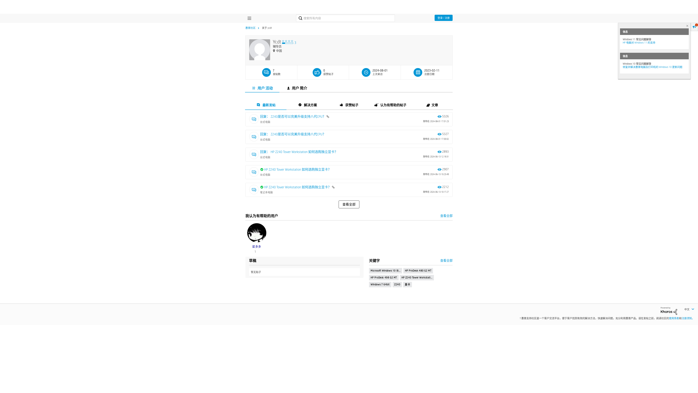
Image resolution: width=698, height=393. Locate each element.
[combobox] (345, 18)
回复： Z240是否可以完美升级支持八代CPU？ (293, 116)
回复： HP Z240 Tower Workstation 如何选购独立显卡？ (299, 152)
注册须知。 (688, 318)
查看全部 (349, 205)
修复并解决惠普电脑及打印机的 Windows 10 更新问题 (652, 67)
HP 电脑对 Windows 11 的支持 (639, 42)
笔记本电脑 (266, 192)
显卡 (407, 284)
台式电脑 (265, 122)
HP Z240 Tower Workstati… (417, 277)
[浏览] (248, 18)
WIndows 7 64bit (380, 284)
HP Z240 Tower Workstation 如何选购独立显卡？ (297, 169)
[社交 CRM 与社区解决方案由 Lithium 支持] (669, 310)
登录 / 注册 (444, 17)
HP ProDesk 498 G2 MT (384, 277)
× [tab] (687, 25)
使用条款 (674, 318)
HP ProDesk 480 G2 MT (418, 270)
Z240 (397, 284)
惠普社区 (250, 27)
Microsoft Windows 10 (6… (385, 270)
